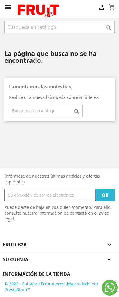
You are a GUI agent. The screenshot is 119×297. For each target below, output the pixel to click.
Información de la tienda (36, 274)
